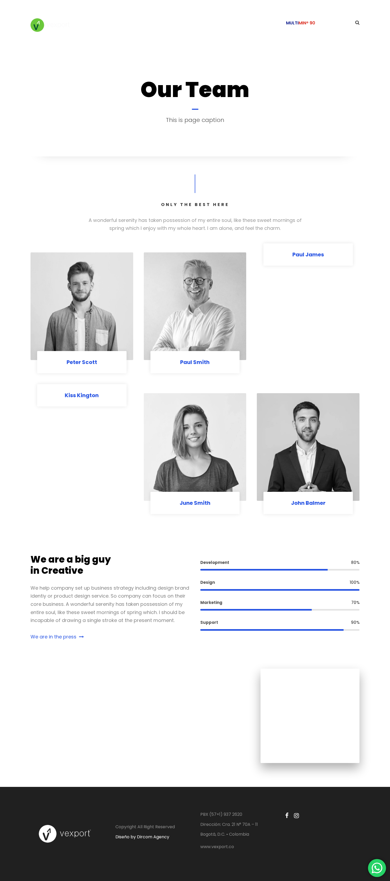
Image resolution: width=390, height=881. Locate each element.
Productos (265, 23)
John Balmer (308, 503)
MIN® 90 (306, 23)
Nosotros (234, 23)
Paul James (308, 254)
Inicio (208, 23)
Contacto (335, 23)
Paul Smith (195, 362)
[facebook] (287, 816)
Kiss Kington (82, 395)
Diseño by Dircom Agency (142, 837)
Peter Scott (82, 362)
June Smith (195, 503)
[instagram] (296, 816)
